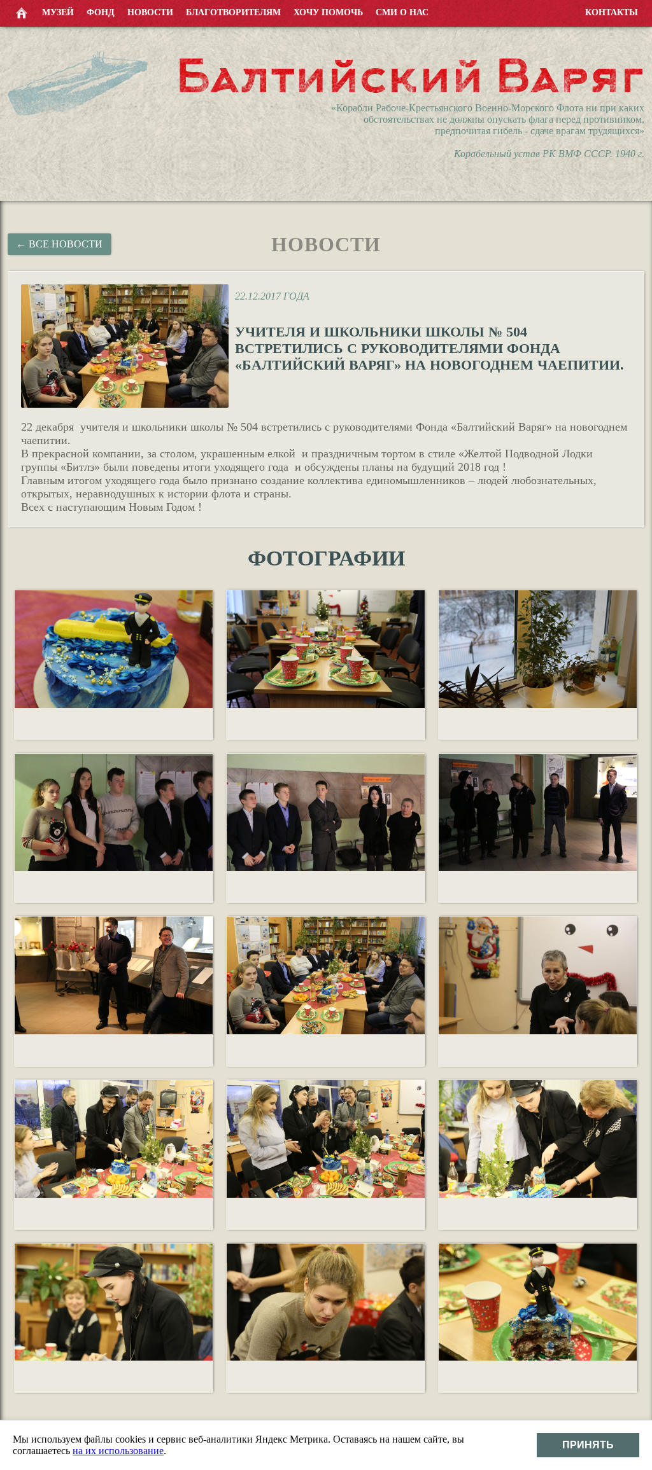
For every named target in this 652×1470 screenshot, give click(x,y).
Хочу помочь (328, 12)
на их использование (118, 1450)
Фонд (101, 12)
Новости (150, 12)
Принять (588, 1444)
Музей (58, 12)
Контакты (611, 12)
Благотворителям (233, 12)
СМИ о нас (402, 12)
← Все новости (59, 244)
